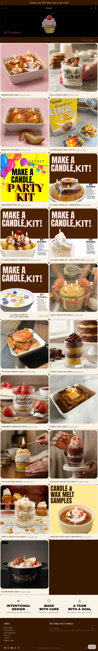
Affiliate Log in (9, 640)
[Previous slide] (2, 2)
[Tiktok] (15, 648)
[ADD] (45, 89)
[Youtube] (12, 648)
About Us (7, 635)
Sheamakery (45, 648)
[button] (91, 40)
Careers (6, 638)
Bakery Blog (8, 627)
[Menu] (2, 8)
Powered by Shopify (54, 648)
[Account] (91, 8)
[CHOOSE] (94, 144)
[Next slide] (96, 2)
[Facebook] (5, 648)
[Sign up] (92, 628)
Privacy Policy (9, 630)
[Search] (6, 8)
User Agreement (10, 633)
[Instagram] (8, 648)
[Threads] (18, 648)
